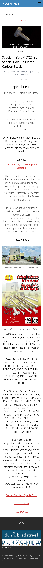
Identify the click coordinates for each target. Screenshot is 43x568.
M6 (27, 72)
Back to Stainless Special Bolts (21, 495)
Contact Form (21, 503)
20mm (12, 72)
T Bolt (23, 20)
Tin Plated (22, 74)
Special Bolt (33, 72)
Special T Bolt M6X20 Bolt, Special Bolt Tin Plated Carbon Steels (21, 62)
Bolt (17, 72)
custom (22, 72)
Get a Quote (21, 511)
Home (18, 79)
